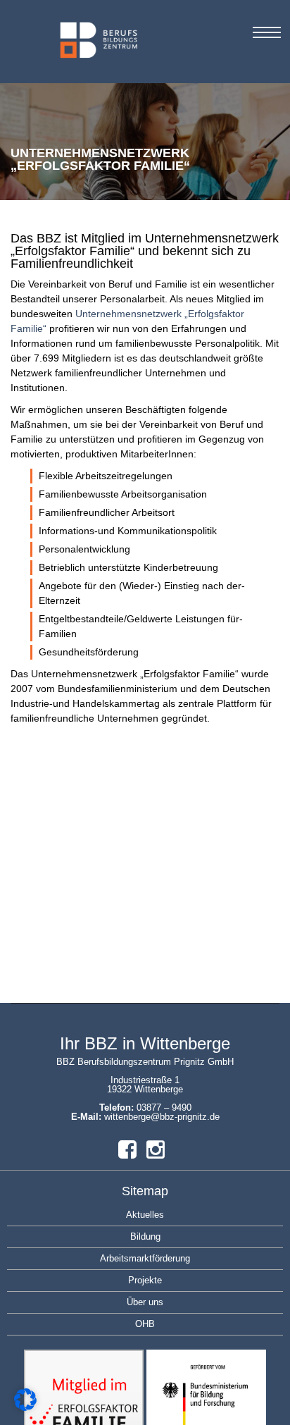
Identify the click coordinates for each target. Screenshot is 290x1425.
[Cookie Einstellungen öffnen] (25, 1407)
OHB (145, 1324)
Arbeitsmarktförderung (145, 1258)
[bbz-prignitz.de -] (63, 48)
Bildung (145, 1236)
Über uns (145, 1302)
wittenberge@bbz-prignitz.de (162, 1116)
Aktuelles (145, 1214)
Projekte (145, 1280)
